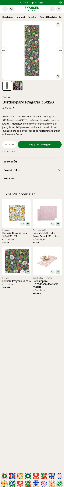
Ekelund (6, 97)
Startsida (7, 17)
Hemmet (20, 17)
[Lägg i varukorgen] (27, 224)
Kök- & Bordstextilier (51, 17)
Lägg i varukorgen (40, 144)
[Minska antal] (6, 144)
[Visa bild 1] (18, 86)
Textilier (32, 17)
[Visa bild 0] (7, 86)
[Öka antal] (13, 144)
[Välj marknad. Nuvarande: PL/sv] (60, 2)
